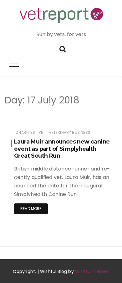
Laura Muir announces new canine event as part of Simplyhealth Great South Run (61, 148)
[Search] (62, 48)
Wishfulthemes (92, 271)
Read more (31, 208)
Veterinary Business (69, 132)
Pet (42, 132)
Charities (25, 132)
